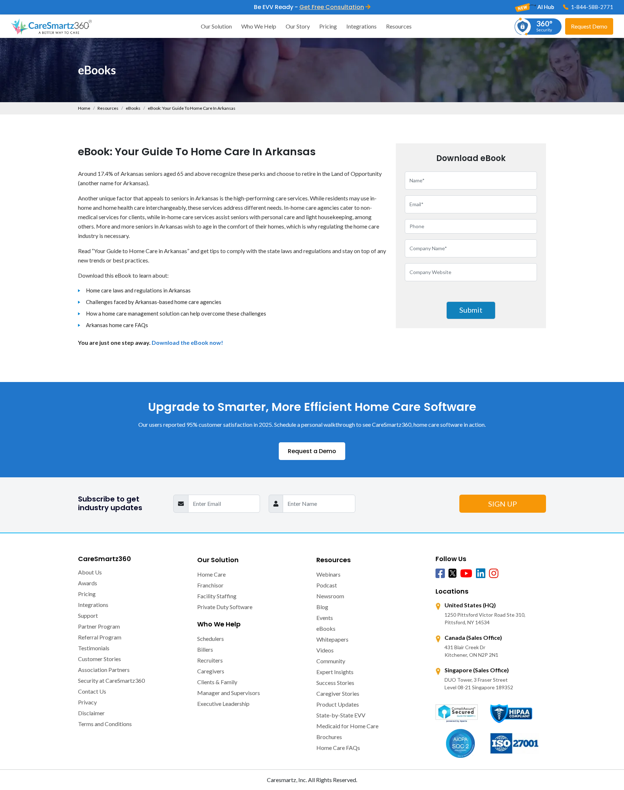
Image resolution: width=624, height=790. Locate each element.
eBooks (133, 108)
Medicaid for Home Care (347, 725)
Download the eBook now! (187, 342)
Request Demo (589, 26)
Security (544, 25)
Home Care (211, 574)
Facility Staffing (217, 595)
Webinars (328, 574)
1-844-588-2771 (591, 7)
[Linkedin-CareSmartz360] (480, 574)
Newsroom (330, 595)
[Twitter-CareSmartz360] (452, 572)
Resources (399, 26)
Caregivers (210, 671)
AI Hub (545, 7)
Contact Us (92, 691)
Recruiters (210, 660)
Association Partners (104, 669)
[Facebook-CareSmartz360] (440, 574)
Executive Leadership (223, 703)
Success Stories (335, 682)
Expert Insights (335, 671)
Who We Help (258, 26)
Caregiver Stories (337, 693)
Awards (87, 583)
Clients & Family (217, 681)
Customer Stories (99, 658)
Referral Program (99, 637)
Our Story (298, 26)
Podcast (326, 585)
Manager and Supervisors (228, 692)
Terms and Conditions (105, 723)
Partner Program (99, 626)
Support (88, 615)
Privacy (87, 702)
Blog (322, 606)
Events (324, 617)
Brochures (329, 736)
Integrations (361, 26)
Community (330, 660)
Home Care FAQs (338, 747)
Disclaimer (91, 712)
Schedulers (210, 638)
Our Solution (216, 26)
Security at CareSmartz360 (111, 680)
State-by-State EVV (340, 715)
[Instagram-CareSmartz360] (493, 574)
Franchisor (210, 585)
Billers (205, 649)
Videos (325, 650)
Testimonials (93, 647)
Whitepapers (332, 639)
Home (84, 108)
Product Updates (337, 704)
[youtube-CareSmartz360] (466, 574)
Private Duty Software (224, 606)
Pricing (328, 26)
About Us (90, 572)
